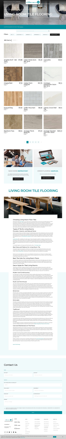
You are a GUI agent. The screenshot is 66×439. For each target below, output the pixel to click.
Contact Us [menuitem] (55, 426)
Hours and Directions (45, 3)
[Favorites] (43, 6)
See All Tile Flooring (16, 344)
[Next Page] (41, 142)
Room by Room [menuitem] (55, 423)
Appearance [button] (36, 34)
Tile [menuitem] (25, 430)
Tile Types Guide (38, 245)
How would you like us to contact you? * (10, 382)
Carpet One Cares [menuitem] (56, 425)
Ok (54, 436)
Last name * (35, 372)
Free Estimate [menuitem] (27, 431)
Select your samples (47, 177)
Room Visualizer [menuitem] (37, 421)
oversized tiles (20, 251)
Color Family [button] (19, 34)
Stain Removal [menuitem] (46, 421)
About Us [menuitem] (54, 421)
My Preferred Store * (37, 393)
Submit (33, 412)
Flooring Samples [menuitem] (37, 423)
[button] (41, 6)
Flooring (10, 9)
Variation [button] (45, 34)
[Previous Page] (25, 142)
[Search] (49, 31)
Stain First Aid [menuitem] (46, 423)
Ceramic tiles (15, 239)
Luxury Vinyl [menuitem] (27, 423)
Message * (5, 399)
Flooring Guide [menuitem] (46, 425)
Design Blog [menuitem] (37, 428)
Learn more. (23, 437)
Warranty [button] (28, 34)
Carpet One (6, 9)
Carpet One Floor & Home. (11, 434)
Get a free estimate (39, 338)
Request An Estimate (55, 3)
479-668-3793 (18, 1)
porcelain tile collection (27, 236)
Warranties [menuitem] (46, 429)
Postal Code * (6, 393)
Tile (13, 9)
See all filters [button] (54, 34)
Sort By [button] (14, 40)
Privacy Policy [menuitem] (55, 430)
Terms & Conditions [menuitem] (56, 428)
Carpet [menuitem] (26, 426)
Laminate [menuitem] (26, 428)
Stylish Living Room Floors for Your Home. (41, 323)
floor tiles (21, 221)
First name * (6, 372)
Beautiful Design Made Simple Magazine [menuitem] (37, 426)
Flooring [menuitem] (26, 421)
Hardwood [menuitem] (27, 425)
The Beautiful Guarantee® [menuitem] (46, 427)
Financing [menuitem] (27, 433)
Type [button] (11, 34)
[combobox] (32, 31)
